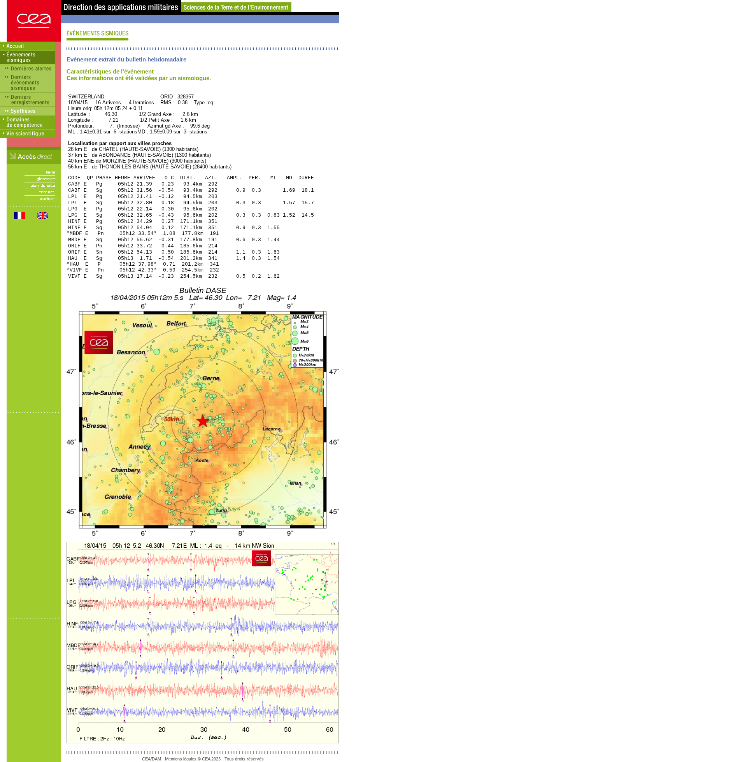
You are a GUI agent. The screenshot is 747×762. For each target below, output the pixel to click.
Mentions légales (180, 759)
